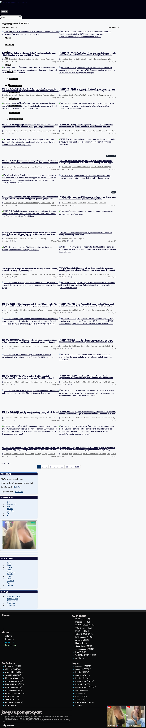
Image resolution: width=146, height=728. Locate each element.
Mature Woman (85, 687)
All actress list (11, 705)
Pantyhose (50, 59)
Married (42, 59)
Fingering (45, 131)
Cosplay (40, 95)
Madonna (82, 622)
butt (27, 95)
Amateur (65, 59)
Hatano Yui (13, 666)
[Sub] (87, 178)
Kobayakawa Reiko (15, 693)
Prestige (82, 631)
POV (54, 131)
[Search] (20, 16)
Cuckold (22, 59)
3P (80, 699)
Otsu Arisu (12, 696)
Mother (9, 579)
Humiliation (82, 203)
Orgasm (81, 239)
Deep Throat (26, 274)
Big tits (82, 59)
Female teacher (36, 131)
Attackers (82, 640)
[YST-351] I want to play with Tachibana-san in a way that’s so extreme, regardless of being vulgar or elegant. (30, 269)
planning (43, 239)
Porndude (9, 639)
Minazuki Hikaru (14, 684)
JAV (8, 502)
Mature (95, 203)
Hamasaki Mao (14, 681)
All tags (78, 705)
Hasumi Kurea (13, 690)
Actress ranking (12, 601)
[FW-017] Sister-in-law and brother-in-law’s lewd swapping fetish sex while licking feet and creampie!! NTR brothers (29, 54)
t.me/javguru (10, 645)
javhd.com (9, 642)
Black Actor (78, 310)
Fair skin (96, 95)
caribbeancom (84, 649)
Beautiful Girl (66, 167)
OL (37, 274)
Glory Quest (83, 646)
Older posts (6, 463)
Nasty (34, 274)
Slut (80, 693)
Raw (100, 95)
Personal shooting (51, 310)
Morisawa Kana (14, 678)
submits (8, 636)
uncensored (107, 95)
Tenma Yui (12, 699)
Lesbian (9, 576)
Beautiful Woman (86, 131)
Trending (10, 585)
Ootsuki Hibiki (14, 672)
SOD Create (83, 628)
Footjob (28, 59)
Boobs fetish (13, 59)
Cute (53, 95)
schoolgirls (107, 167)
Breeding (34, 418)
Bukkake (10, 574)
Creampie (104, 59)
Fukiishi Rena (17, 487)
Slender (41, 167)
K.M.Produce (84, 637)
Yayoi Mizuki (13, 675)
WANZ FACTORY (85, 655)
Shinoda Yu (13, 669)
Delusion (30, 239)
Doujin (9, 565)
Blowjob (88, 59)
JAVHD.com (19, 492)
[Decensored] (87, 144)
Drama (9, 567)
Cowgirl (44, 454)
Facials (31, 167)
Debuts (9, 570)
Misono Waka (13, 687)
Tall (57, 346)
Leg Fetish (35, 59)
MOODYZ (82, 619)
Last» (77, 467)
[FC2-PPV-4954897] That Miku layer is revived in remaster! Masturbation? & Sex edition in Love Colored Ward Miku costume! (28, 377)
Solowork (102, 203)
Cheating (33, 95)
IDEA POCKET (84, 634)
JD (113, 418)
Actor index (11, 603)
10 (62, 467)
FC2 (8, 513)
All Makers (79, 658)
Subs (8, 506)
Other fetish (85, 167)
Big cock (96, 131)
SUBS (9, 25)
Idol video (10, 511)
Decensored (11, 504)
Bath (70, 454)
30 (71, 467)
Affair (6, 59)
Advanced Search (13, 596)
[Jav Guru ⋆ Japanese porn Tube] (13, 2)
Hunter (81, 643)
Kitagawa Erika (14, 702)
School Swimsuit (97, 167)
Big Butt (14, 203)
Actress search (12, 599)
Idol (51, 131)
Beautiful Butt (74, 59)
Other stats (11, 605)
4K (8, 515)
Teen (8, 583)
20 (67, 467)
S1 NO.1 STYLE (85, 625)
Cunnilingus (25, 131)
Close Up (91, 274)
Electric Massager (47, 203)
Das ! (80, 652)
